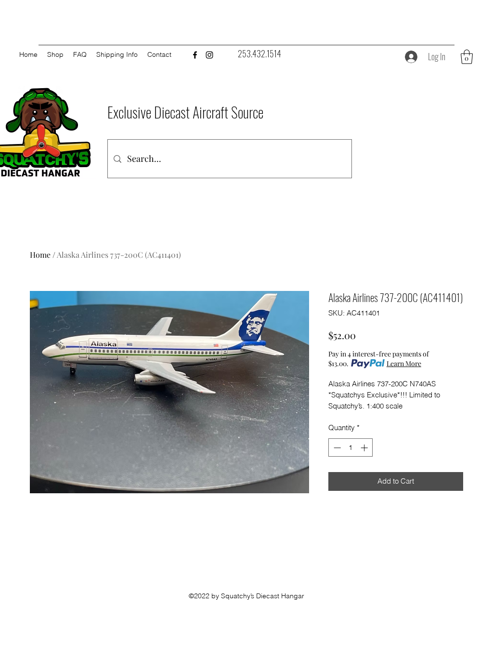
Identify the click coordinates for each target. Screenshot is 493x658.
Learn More (404, 363)
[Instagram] (209, 55)
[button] (467, 57)
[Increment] (365, 448)
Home (40, 255)
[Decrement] (336, 448)
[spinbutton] (351, 448)
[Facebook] (195, 55)
